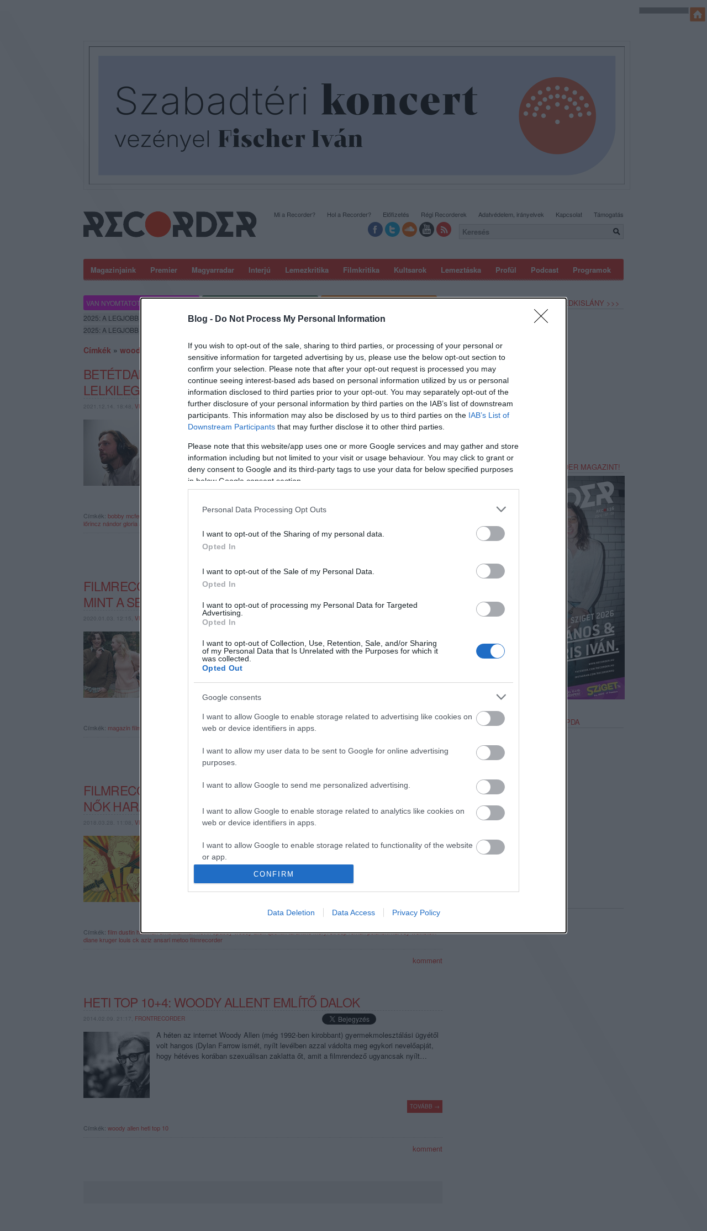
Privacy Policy (416, 912)
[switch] (490, 533)
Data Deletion (291, 912)
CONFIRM (274, 874)
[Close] (544, 319)
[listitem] (353, 509)
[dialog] (353, 615)
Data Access (353, 912)
